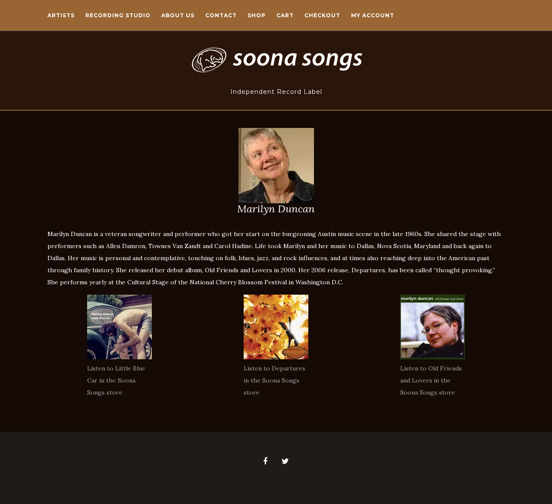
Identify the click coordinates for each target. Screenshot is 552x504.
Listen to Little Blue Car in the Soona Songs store (116, 380)
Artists (61, 15)
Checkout (322, 15)
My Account (372, 15)
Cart (285, 15)
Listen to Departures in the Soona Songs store (274, 380)
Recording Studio (118, 15)
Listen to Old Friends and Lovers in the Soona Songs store (431, 380)
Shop (257, 15)
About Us (177, 15)
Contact (221, 15)
